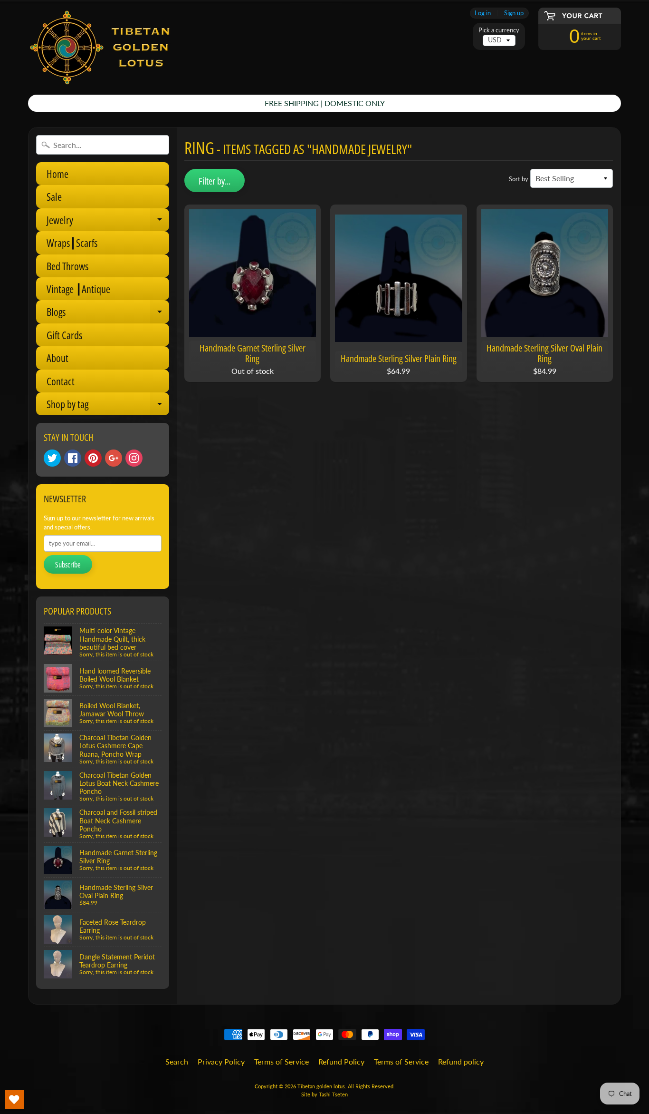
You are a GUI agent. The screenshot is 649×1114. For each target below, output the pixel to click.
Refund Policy (341, 1061)
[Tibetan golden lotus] (99, 47)
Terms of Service (281, 1061)
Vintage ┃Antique (78, 289)
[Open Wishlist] (14, 1099)
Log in (483, 13)
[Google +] (113, 458)
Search (176, 1061)
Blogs (108, 313)
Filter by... (214, 181)
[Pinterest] (93, 458)
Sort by (518, 179)
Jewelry (108, 222)
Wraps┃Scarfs (72, 242)
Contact (61, 381)
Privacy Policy (221, 1061)
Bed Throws (67, 266)
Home (57, 173)
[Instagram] (134, 458)
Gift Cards (64, 335)
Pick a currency (498, 30)
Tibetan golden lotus (321, 1086)
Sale (54, 196)
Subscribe (68, 564)
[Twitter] (52, 458)
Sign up (514, 13)
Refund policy (461, 1061)
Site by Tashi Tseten (324, 1094)
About (57, 358)
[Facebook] (72, 458)
